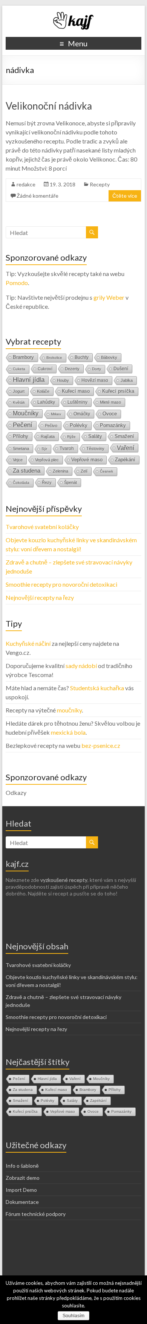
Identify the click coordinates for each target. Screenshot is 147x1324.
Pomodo (17, 282)
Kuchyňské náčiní (28, 643)
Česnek (106, 471)
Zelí (84, 471)
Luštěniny (77, 402)
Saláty (95, 436)
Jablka (127, 380)
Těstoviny (95, 448)
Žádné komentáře (37, 195)
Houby (63, 380)
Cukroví (45, 368)
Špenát (70, 482)
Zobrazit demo (23, 1178)
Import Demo (21, 1190)
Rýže (71, 437)
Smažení (124, 436)
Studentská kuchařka (97, 687)
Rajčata (48, 436)
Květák (19, 402)
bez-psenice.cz (100, 745)
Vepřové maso (87, 459)
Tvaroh (67, 448)
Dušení (120, 368)
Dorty (96, 369)
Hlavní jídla (28, 379)
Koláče (43, 391)
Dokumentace (22, 1202)
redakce (26, 184)
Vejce (18, 460)
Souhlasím (73, 1315)
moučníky (69, 710)
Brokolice (54, 357)
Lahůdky (46, 402)
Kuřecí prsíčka (118, 391)
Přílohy (20, 436)
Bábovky (109, 357)
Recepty (100, 184)
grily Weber (108, 297)
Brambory (23, 357)
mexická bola (68, 732)
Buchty (82, 357)
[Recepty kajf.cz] (73, 14)
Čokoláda (21, 482)
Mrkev (56, 414)
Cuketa (19, 369)
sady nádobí (81, 665)
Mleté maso (110, 402)
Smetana (21, 448)
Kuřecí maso (76, 391)
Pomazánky (113, 425)
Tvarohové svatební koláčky (42, 526)
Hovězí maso (94, 380)
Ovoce (110, 413)
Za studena (26, 470)
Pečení (22, 425)
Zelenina (60, 471)
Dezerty (72, 368)
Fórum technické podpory (36, 1214)
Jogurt (18, 391)
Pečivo (51, 425)
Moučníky (25, 413)
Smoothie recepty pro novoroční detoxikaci (61, 584)
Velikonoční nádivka (49, 106)
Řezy (47, 482)
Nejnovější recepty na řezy (40, 597)
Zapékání (125, 459)
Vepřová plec (47, 460)
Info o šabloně (22, 1165)
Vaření (125, 447)
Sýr (44, 449)
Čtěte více (124, 195)
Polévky (78, 425)
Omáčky (82, 413)
